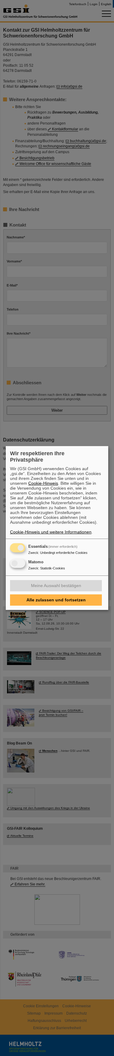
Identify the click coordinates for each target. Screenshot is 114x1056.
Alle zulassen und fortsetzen (56, 599)
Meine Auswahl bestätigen (56, 585)
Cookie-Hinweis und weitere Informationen (51, 532)
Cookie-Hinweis (43, 483)
